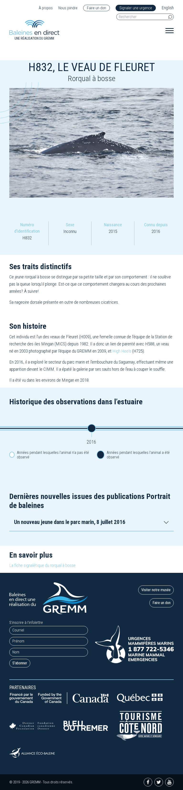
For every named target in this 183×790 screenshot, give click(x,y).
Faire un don (96, 8)
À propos (46, 8)
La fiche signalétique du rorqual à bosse (42, 565)
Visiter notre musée (156, 590)
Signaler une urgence (135, 8)
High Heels (121, 351)
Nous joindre (67, 8)
